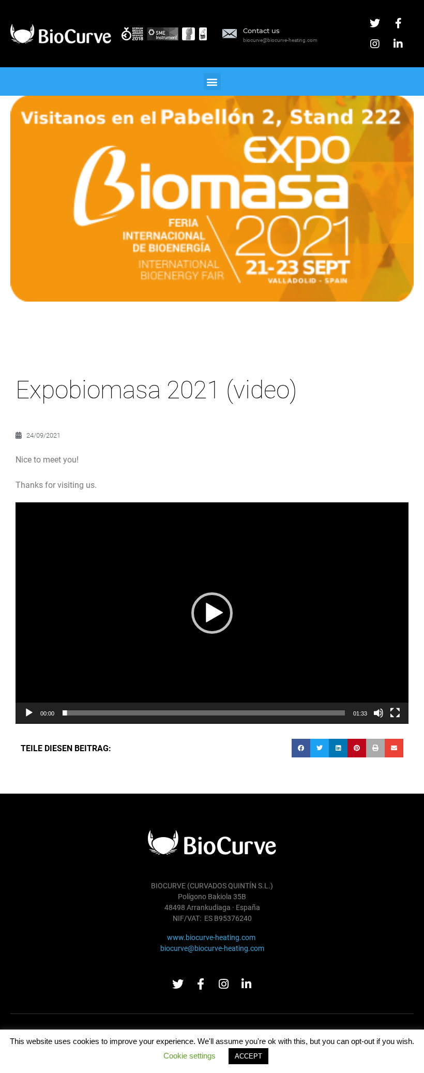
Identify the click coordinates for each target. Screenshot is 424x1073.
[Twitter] (375, 23)
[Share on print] (375, 748)
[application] (212, 613)
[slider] (204, 713)
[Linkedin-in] (398, 44)
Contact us (261, 30)
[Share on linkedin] (338, 748)
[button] (212, 81)
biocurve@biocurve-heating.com (212, 948)
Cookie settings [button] (189, 1055)
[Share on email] (394, 748)
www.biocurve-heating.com (212, 937)
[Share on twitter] (319, 748)
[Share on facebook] (301, 748)
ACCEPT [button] (248, 1056)
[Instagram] (375, 44)
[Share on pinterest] (356, 748)
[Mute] (378, 713)
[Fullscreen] (395, 713)
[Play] (29, 713)
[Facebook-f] (398, 23)
